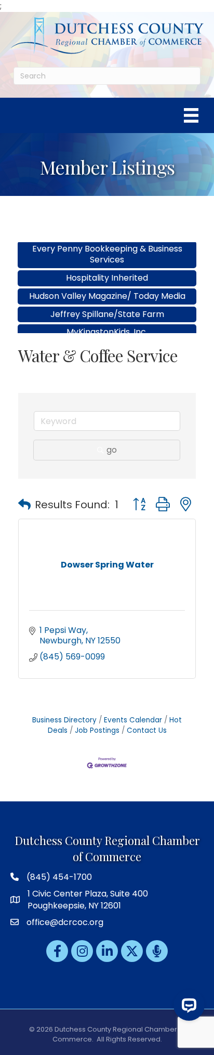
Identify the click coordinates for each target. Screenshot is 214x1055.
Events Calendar (133, 720)
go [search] (111, 450)
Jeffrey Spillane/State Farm (107, 307)
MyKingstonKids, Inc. (107, 325)
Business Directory (64, 720)
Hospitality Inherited (107, 271)
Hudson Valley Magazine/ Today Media (107, 289)
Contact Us (147, 730)
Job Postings (97, 730)
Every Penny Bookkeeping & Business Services (107, 247)
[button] (24, 504)
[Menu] (191, 115)
